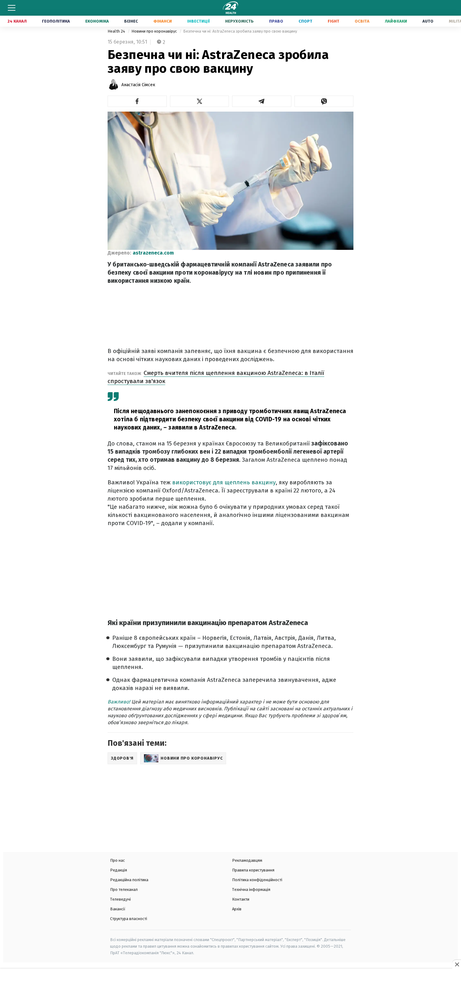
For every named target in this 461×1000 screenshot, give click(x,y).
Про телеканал (124, 889)
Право (276, 21)
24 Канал (17, 21)
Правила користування (253, 870)
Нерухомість (239, 21)
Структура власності (128, 918)
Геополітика (56, 21)
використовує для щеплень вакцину (224, 482)
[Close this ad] (456, 964)
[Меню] (11, 8)
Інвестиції (198, 21)
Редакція (118, 870)
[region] (230, 985)
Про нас (117, 860)
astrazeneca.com (153, 253)
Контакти (240, 899)
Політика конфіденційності (257, 879)
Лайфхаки (396, 21)
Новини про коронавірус (154, 31)
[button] (137, 101)
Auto (427, 21)
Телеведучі (120, 899)
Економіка (97, 21)
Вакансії (117, 909)
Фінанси (162, 21)
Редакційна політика (129, 879)
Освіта (362, 21)
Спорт (305, 21)
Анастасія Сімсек (138, 84)
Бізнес (131, 21)
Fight (333, 21)
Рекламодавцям (247, 860)
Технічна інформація (251, 889)
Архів (236, 909)
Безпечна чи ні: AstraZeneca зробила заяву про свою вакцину (240, 31)
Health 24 (117, 31)
